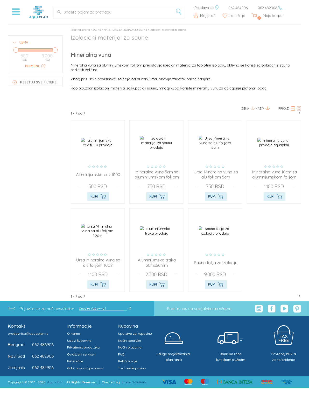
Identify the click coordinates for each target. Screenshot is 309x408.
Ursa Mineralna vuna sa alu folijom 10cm (98, 262)
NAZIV (259, 108)
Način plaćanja (129, 347)
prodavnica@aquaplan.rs (28, 333)
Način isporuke (129, 340)
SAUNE (96, 29)
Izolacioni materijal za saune (168, 29)
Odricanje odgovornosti (86, 368)
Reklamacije (127, 361)
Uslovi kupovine (79, 340)
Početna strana (80, 29)
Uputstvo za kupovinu (135, 333)
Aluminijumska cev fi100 (98, 174)
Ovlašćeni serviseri (81, 354)
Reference (75, 361)
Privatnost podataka (83, 347)
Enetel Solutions (134, 382)
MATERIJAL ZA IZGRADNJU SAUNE (125, 29)
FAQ (121, 354)
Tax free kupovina (132, 368)
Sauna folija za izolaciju (215, 262)
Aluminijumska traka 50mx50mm (157, 262)
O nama (73, 333)
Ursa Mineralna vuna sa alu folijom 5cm (216, 174)
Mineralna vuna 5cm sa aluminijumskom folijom (157, 174)
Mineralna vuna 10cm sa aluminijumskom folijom (274, 174)
